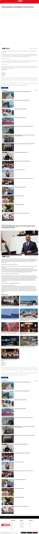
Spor (11, 527)
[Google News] (35, 48)
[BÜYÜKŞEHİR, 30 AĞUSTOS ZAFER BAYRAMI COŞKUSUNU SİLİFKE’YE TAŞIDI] (29, 327)
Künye (29, 522)
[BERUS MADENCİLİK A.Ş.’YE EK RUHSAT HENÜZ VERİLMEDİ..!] (8, 107)
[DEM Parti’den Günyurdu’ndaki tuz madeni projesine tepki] (8, 220)
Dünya (11, 529)
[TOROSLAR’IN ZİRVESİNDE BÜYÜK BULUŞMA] (8, 194)
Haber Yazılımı (9, 532)
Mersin (12, 522)
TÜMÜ (36, 90)
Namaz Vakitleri (22, 527)
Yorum (2, 76)
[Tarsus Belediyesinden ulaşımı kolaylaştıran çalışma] (29, 341)
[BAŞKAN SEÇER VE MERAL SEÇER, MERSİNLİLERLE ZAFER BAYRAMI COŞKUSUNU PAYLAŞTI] (29, 313)
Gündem (36, 229)
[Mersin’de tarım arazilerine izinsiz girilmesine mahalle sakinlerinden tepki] (8, 133)
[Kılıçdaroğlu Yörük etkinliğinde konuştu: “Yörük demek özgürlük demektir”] (8, 478)
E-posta (21, 371)
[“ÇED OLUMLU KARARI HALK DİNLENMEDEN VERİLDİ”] (8, 159)
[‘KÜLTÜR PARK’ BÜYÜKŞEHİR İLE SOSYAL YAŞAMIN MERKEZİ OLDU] (8, 389)
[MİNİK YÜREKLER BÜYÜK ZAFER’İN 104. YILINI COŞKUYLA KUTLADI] (10, 354)
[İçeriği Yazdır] (9, 48)
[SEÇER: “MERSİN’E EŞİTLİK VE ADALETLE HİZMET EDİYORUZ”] (8, 168)
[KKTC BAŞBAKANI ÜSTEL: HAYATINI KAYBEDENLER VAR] (10, 313)
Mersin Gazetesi (22, 522)
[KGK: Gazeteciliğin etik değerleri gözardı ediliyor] (10, 341)
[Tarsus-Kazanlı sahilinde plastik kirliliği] (8, 469)
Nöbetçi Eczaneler (22, 523)
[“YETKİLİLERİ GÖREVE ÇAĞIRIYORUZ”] (8, 203)
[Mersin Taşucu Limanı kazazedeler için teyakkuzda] (29, 301)
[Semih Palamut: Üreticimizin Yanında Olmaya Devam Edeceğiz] (10, 301)
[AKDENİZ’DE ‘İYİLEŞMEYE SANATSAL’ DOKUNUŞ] (8, 116)
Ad (1, 371)
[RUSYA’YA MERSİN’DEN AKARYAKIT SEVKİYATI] (8, 416)
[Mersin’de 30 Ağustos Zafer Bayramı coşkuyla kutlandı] (10, 327)
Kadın (11, 528)
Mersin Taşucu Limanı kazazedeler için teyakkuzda (9, 2)
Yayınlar (30, 523)
